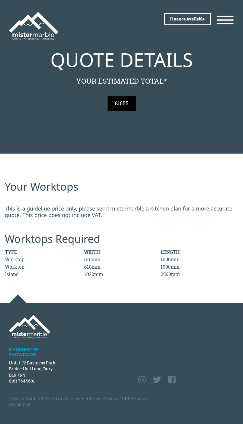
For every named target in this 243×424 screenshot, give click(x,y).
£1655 (122, 103)
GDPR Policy (134, 398)
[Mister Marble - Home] (63, 26)
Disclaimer (20, 404)
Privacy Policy (104, 398)
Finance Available (187, 19)
